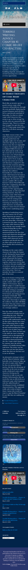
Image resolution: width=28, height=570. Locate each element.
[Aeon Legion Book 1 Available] (12, 453)
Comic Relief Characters (11, 403)
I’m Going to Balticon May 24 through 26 (21, 413)
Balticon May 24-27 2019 (9, 530)
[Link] (12, 8)
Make (8, 564)
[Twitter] (9, 8)
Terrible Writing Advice (11, 400)
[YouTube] (21, 8)
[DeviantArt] (15, 8)
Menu (7, 24)
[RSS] (17, 8)
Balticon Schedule (7, 492)
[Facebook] (7, 8)
